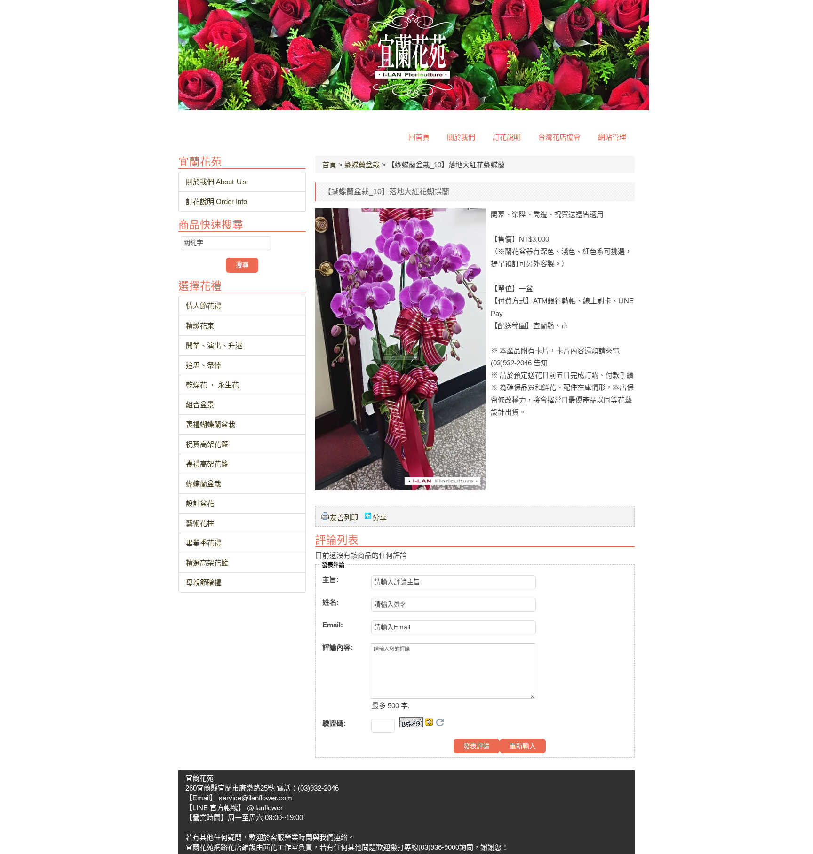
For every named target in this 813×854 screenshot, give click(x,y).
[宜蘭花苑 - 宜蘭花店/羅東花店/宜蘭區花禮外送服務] (413, 107)
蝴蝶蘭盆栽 (362, 165)
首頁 (329, 165)
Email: (332, 625)
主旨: (330, 580)
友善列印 (344, 518)
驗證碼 (334, 723)
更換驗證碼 (440, 722)
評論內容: (337, 647)
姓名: (330, 602)
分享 (380, 518)
